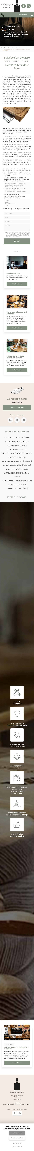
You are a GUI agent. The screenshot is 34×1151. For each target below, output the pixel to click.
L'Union (7, 202)
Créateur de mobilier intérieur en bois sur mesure (17, 187)
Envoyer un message (17, 407)
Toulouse (7, 205)
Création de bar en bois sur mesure (13, 190)
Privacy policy (17, 1147)
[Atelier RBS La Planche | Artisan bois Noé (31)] (2, 15)
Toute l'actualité (17, 1066)
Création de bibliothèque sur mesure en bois (15, 191)
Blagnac (7, 200)
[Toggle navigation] (31, 15)
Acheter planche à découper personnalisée (15, 183)
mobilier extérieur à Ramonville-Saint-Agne (17, 153)
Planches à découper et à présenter (17, 313)
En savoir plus (17, 284)
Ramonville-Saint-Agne (17, 47)
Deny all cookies (17, 1138)
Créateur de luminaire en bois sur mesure (15, 185)
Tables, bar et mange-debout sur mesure (16, 357)
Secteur (8, 47)
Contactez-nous (23, 14)
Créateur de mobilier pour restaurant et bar (15, 188)
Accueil (3, 47)
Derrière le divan (13, 273)
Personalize (18, 1143)
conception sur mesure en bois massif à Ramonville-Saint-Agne (17, 160)
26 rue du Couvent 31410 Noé (8, 5)
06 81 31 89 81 (7, 7)
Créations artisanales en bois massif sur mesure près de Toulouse (16, 1048)
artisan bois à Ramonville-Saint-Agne (17, 94)
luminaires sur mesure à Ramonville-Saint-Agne (17, 169)
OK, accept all (17, 1133)
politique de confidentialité (13, 236)
